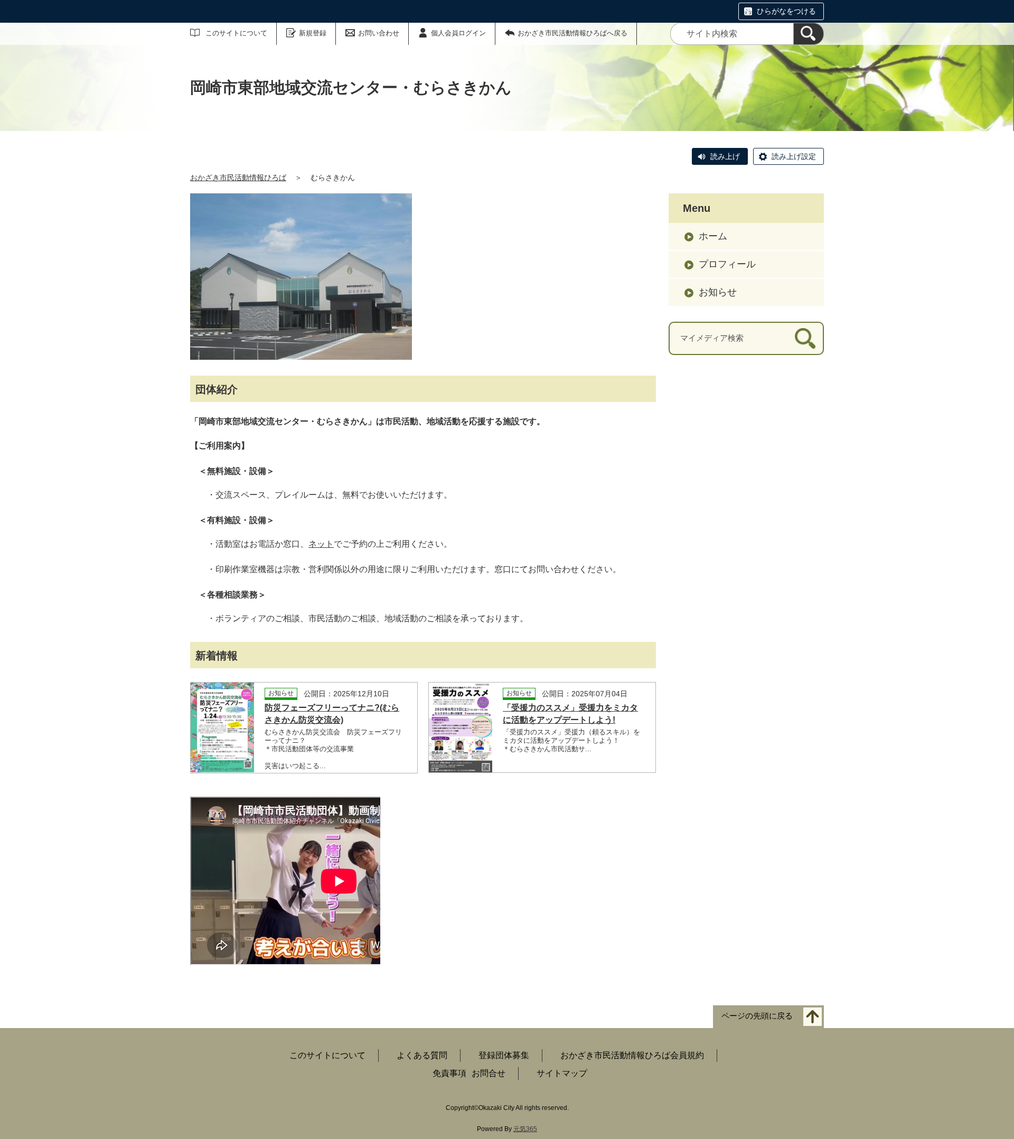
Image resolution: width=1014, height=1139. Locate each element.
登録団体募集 (503, 1055)
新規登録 (312, 33)
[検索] (808, 34)
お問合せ (488, 1073)
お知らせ (718, 292)
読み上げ (725, 156)
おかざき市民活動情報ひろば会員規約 (632, 1055)
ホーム (713, 236)
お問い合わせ (378, 33)
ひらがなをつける (786, 11)
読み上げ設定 (794, 156)
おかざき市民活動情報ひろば (238, 177)
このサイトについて (236, 33)
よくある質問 (422, 1055)
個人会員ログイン (458, 33)
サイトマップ (562, 1073)
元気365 (525, 1129)
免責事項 (449, 1073)
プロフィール (727, 264)
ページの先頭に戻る (757, 1015)
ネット (321, 543)
